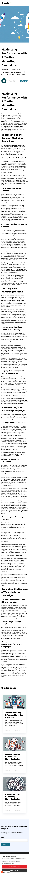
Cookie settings (14, 870)
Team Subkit (12, 80)
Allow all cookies (14, 867)
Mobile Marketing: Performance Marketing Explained (14, 756)
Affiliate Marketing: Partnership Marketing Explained (14, 796)
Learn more (11, 863)
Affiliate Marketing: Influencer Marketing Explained (14, 715)
